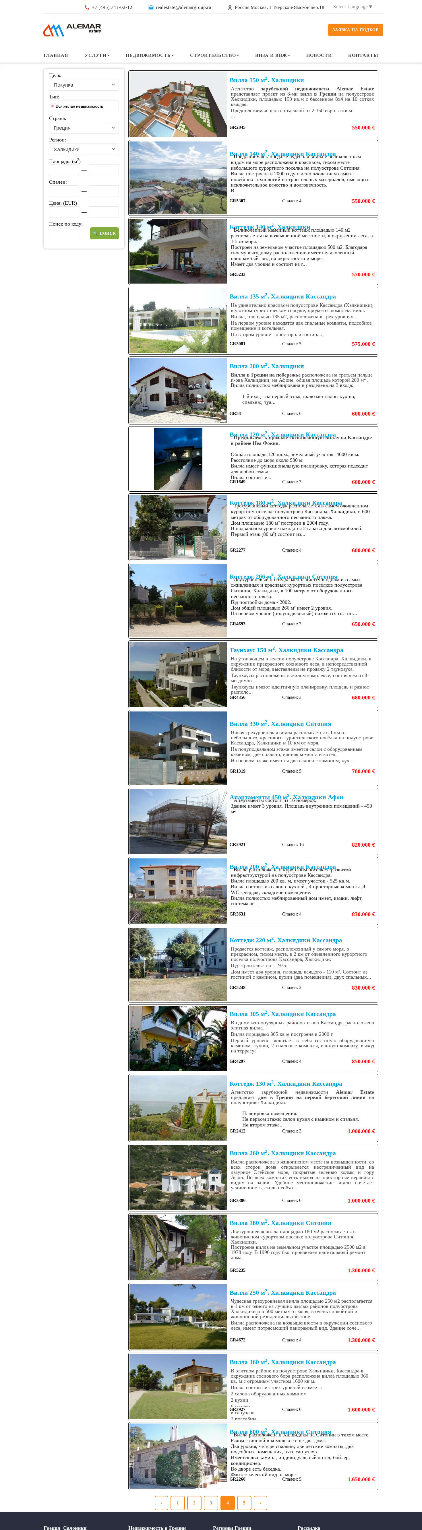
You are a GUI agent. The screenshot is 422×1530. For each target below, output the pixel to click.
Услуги (96, 55)
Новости (319, 55)
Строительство (213, 55)
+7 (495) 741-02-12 (112, 7)
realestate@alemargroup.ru (183, 7)
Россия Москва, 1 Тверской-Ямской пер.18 (279, 7)
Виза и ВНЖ (271, 55)
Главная (56, 55)
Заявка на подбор (356, 30)
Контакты (363, 55)
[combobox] (84, 85)
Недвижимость (148, 55)
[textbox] (116, 107)
